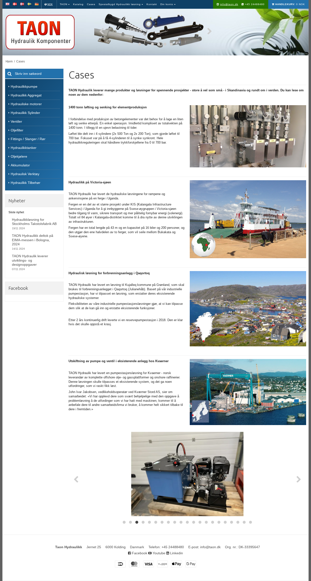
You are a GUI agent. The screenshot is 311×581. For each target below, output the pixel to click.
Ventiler (16, 121)
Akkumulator (20, 165)
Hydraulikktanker (23, 148)
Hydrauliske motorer (26, 104)
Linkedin (176, 553)
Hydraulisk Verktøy (25, 174)
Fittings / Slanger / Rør (28, 139)
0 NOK (290, 4)
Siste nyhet (16, 212)
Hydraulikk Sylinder (25, 113)
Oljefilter (17, 130)
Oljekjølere (19, 156)
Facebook (139, 553)
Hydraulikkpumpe (24, 86)
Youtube (158, 553)
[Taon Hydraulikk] (47, 32)
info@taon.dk (229, 4)
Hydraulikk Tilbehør (25, 183)
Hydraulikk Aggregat (26, 95)
